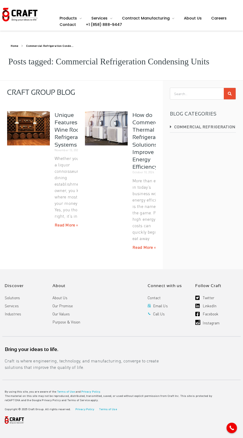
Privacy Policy (90, 391)
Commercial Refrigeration (204, 126)
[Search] (230, 93)
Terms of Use (66, 391)
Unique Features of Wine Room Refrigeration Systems (71, 130)
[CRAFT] (19, 14)
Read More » (67, 224)
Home (14, 46)
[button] (203, 127)
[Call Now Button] (232, 428)
